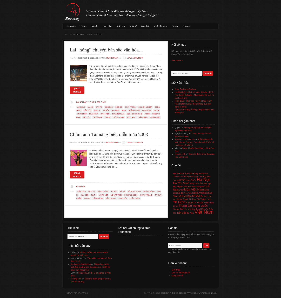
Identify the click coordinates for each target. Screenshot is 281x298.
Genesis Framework (188, 293)
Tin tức (83, 26)
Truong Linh (180, 154)
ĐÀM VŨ (91, 191)
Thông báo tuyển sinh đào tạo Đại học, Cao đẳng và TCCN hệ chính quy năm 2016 (194, 142)
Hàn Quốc (191, 180)
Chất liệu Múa (160, 26)
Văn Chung (111, 198)
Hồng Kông (194, 183)
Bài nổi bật (81, 102)
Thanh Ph (187, 199)
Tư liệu (175, 26)
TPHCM (189, 203)
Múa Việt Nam (140, 11)
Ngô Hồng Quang (134, 114)
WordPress (204, 293)
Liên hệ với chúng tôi (181, 273)
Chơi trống (130, 107)
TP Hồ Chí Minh (200, 202)
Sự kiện (94, 26)
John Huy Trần (189, 187)
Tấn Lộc (181, 212)
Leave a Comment (135, 58)
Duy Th (176, 180)
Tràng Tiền (178, 209)
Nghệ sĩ (133, 26)
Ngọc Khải (207, 193)
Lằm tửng (146, 110)
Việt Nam (131, 117)
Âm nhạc (81, 107)
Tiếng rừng (98, 198)
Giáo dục (187, 26)
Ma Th (156, 110)
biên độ (118, 107)
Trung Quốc (200, 205)
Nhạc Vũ (177, 196)
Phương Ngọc (130, 195)
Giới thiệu (176, 270)
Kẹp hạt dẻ (199, 187)
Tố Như (190, 213)
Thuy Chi (196, 199)
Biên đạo (109, 107)
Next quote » (177, 60)
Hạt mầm (115, 110)
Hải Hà (122, 191)
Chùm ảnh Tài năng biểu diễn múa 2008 (109, 134)
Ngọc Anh (197, 192)
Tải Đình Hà (97, 117)
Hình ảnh (145, 26)
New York (188, 193)
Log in (214, 293)
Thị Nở (87, 198)
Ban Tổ (99, 107)
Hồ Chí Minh (181, 183)
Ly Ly (181, 189)
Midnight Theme (168, 293)
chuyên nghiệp (145, 107)
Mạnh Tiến (104, 114)
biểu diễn (81, 191)
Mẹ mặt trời (116, 195)
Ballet (181, 173)
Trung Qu (185, 205)
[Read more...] (77, 90)
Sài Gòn (179, 199)
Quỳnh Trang (146, 195)
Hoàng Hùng (149, 191)
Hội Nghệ (178, 186)
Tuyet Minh (201, 209)
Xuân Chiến (142, 117)
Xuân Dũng (155, 117)
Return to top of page (77, 293)
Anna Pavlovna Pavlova (185, 89)
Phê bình (121, 26)
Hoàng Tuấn (134, 110)
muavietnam (112, 58)
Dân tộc (87, 110)
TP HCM (179, 202)
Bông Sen (197, 173)
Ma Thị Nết (82, 114)
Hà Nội (106, 110)
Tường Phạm (118, 117)
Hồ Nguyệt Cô (134, 191)
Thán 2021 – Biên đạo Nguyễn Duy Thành (193, 101)
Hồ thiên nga (205, 183)
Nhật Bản (187, 196)
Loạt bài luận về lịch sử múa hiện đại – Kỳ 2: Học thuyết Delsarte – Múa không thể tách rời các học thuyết (194, 95)
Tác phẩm (107, 26)
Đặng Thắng (103, 191)
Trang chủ (71, 26)
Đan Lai (97, 110)
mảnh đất (93, 114)
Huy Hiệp (84, 195)
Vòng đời (122, 198)
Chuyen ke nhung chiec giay (185, 176)
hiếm (124, 110)
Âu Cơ (90, 107)
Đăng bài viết (177, 276)
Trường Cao (190, 209)
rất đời (86, 117)
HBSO (182, 180)
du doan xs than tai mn (185, 139)
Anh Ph (176, 174)
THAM (107, 117)
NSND (147, 114)
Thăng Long (205, 199)
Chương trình (205, 176)
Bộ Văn (205, 174)
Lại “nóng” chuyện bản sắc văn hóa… (107, 49)
